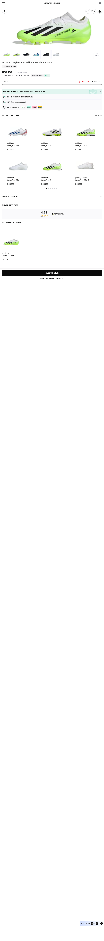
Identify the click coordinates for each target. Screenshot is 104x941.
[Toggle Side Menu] (3, 3)
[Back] (4, 11)
